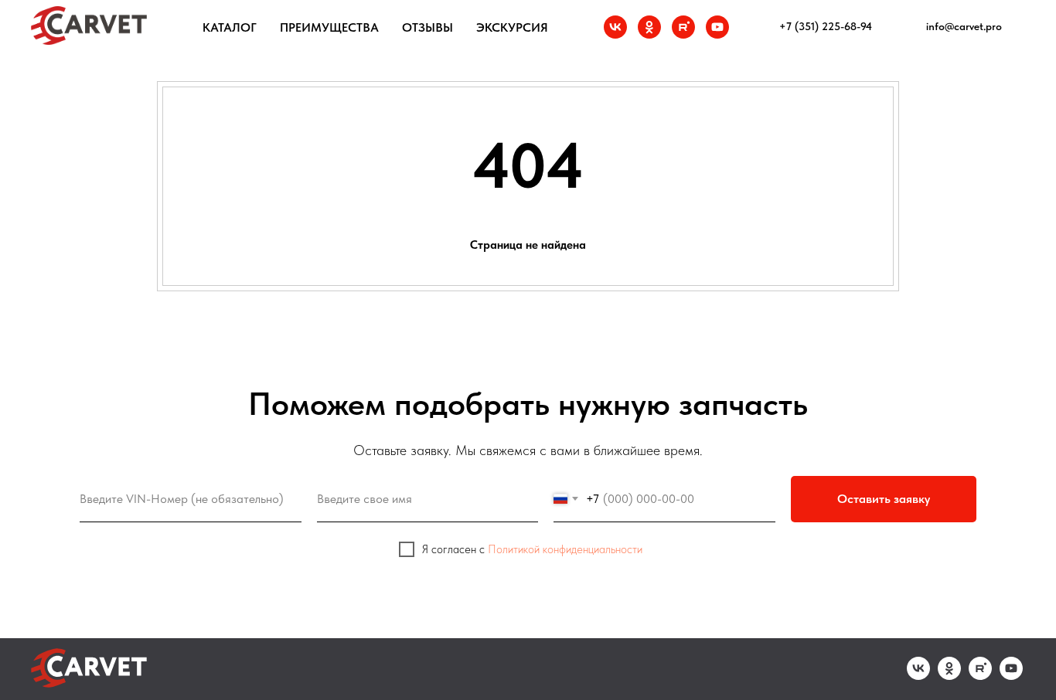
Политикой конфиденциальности (565, 549)
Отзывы (427, 27)
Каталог (230, 27)
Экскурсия (512, 27)
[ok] (649, 27)
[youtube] (717, 27)
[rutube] (683, 27)
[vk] (615, 27)
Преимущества (329, 27)
